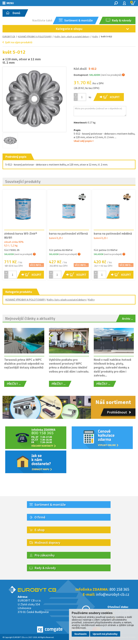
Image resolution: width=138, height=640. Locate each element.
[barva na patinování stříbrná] (69, 209)
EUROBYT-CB (9, 36)
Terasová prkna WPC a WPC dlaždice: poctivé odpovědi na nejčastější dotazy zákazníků (24, 363)
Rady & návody (45, 568)
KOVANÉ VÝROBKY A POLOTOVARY (35, 36)
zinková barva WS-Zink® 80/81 (20, 235)
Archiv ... (127, 318)
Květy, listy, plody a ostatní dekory (72, 36)
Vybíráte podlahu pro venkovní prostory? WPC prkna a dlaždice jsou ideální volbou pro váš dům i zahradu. (69, 365)
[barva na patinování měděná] (114, 209)
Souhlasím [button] (80, 633)
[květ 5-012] (34, 98)
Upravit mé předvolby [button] (105, 633)
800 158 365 (119, 589)
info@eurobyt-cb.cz (112, 594)
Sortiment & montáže (50, 504)
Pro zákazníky (44, 555)
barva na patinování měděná (113, 233)
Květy (91, 299)
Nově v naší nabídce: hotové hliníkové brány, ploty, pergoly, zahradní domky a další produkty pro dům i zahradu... (112, 367)
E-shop (39, 530)
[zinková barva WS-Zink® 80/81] (24, 209)
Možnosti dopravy (47, 542)
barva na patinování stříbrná (68, 233)
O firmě (39, 517)
